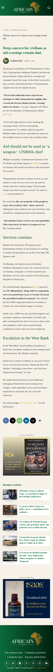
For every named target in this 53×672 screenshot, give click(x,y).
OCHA (7, 114)
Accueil (5, 30)
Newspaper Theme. (40, 668)
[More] (40, 421)
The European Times (28, 403)
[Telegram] (20, 663)
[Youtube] (46, 663)
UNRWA (36, 163)
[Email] (33, 421)
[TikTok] (26, 663)
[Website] (39, 663)
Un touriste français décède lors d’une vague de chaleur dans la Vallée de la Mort (32, 540)
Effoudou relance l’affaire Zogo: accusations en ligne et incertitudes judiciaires (33, 494)
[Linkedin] (26, 421)
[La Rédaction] (6, 61)
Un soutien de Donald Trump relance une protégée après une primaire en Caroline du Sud (34, 525)
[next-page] (9, 569)
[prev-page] (5, 569)
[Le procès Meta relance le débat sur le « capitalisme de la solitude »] (10, 510)
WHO (35, 287)
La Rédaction (16, 61)
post (5, 194)
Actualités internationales (19, 30)
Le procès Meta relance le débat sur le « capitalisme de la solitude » (34, 509)
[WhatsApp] (19, 421)
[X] (13, 421)
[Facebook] (6, 421)
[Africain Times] (26, 639)
